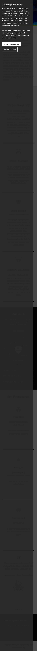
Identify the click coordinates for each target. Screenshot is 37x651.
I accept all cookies (11, 44)
